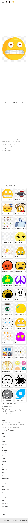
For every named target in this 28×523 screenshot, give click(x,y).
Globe (3, 495)
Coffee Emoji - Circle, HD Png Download (12, 314)
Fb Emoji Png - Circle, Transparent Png (11, 199)
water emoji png (6, 141)
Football (4, 484)
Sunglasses (5, 444)
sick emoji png (5, 139)
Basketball (4, 450)
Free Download (14, 102)
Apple (3, 439)
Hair (3, 486)
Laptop (3, 458)
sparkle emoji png (6, 144)
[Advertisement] (14, 22)
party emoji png (17, 144)
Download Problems (12, 182)
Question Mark (5, 509)
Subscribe (4, 453)
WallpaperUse (5, 469)
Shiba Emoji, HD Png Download (9, 228)
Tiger (3, 467)
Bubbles (4, 461)
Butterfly (4, 441)
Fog (3, 464)
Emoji (3, 475)
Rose (3, 472)
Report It (4, 182)
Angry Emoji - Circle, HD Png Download (11, 271)
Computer (4, 498)
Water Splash (5, 503)
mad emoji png (16, 141)
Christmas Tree (5, 478)
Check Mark (5, 481)
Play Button (4, 455)
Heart (3, 433)
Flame (3, 436)
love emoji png (15, 139)
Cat (2, 447)
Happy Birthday (5, 489)
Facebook (4, 512)
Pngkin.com (5, 506)
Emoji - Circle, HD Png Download (10, 285)
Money (3, 514)
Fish (3, 492)
